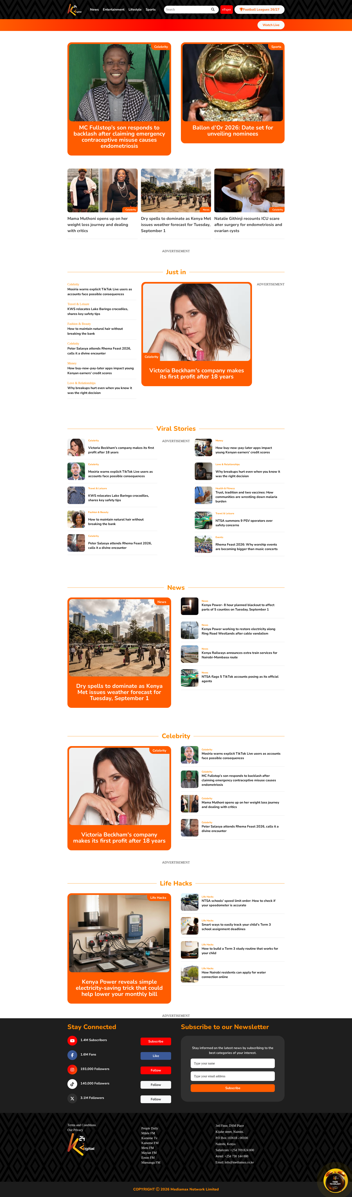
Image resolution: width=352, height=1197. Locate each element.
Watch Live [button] (271, 25)
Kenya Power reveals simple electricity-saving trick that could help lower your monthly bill (119, 988)
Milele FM (148, 1133)
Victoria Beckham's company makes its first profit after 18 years (196, 373)
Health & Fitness (225, 488)
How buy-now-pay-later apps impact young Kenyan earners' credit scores (244, 450)
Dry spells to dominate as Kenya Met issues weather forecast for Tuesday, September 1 (176, 224)
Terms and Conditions (81, 1125)
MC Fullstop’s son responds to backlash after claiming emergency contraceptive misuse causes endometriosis (119, 137)
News (94, 9)
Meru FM (147, 1148)
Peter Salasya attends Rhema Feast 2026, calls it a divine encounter (120, 545)
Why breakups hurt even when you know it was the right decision (248, 473)
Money (72, 363)
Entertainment (113, 9)
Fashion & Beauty (79, 324)
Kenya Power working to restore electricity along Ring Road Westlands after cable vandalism (238, 631)
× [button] (347, 1169)
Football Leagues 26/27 (261, 9)
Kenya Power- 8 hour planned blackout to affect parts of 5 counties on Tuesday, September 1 (238, 607)
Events (219, 537)
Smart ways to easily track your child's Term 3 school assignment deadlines (236, 926)
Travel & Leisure (78, 304)
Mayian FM (149, 1153)
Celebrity (161, 47)
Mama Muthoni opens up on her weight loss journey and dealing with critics (97, 224)
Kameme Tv (149, 1138)
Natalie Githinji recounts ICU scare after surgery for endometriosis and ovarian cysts (248, 224)
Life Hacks (158, 898)
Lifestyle (135, 9)
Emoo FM (148, 1157)
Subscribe (232, 1088)
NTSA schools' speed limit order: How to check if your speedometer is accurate (238, 903)
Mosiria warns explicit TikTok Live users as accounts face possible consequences (120, 473)
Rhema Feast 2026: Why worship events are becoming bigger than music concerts (247, 546)
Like (156, 1056)
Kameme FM (149, 1143)
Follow (156, 1070)
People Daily (149, 1128)
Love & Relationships (81, 383)
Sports (151, 9)
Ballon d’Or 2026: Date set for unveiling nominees (232, 131)
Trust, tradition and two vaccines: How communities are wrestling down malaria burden (246, 497)
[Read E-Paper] (335, 1180)
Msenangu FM (150, 1162)
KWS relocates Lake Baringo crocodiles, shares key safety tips (118, 497)
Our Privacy (75, 1130)
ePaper (226, 9)
